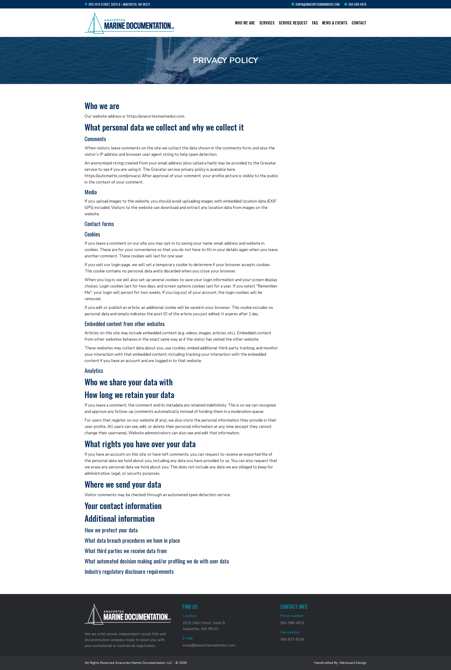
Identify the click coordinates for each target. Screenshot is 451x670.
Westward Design (352, 663)
